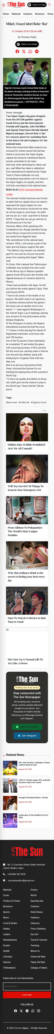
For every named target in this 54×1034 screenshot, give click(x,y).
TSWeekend (9, 967)
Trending (35, 945)
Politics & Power (11, 901)
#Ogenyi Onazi (38, 402)
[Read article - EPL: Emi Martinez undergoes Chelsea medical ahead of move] (10, 768)
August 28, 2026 (25, 769)
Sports (6, 912)
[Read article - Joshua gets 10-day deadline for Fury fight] (10, 820)
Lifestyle (7, 956)
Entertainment (10, 939)
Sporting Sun (37, 901)
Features (35, 917)
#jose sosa (11, 402)
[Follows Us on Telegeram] (37, 51)
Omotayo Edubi (28, 37)
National (16, 14)
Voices (34, 889)
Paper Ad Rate (38, 962)
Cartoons (35, 923)
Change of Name (39, 967)
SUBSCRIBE (27, 995)
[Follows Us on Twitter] (24, 51)
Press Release (38, 928)
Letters (6, 934)
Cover (6, 895)
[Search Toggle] (50, 4)
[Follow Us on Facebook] (15, 1011)
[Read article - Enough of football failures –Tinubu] (10, 802)
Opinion (7, 962)
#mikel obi (24, 402)
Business (39, 14)
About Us (35, 951)
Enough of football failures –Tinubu (33, 798)
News (6, 917)
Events (6, 945)
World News (37, 912)
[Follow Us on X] (21, 1011)
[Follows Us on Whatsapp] (30, 51)
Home (6, 14)
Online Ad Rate (38, 956)
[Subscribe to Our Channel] (27, 1011)
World (33, 895)
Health (6, 951)
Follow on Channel (29, 727)
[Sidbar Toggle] (3, 5)
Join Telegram (29, 735)
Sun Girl (34, 934)
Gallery (6, 928)
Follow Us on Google (39, 5)
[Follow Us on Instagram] (38, 1011)
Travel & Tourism (39, 939)
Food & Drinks (10, 923)
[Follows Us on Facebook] (17, 51)
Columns (27, 14)
